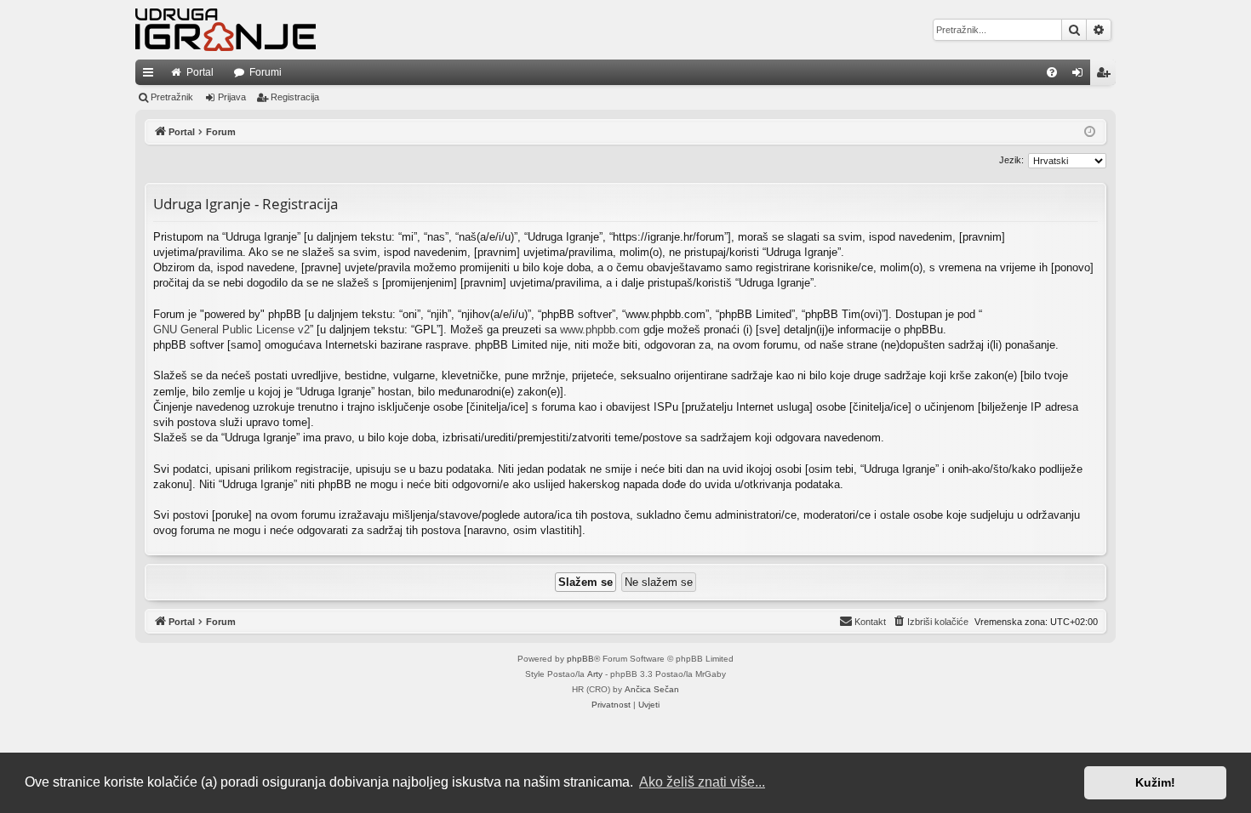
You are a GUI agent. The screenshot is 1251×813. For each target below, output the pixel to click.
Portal (200, 72)
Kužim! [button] (1155, 782)
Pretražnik (172, 97)
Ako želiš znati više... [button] (702, 782)
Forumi (265, 72)
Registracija (295, 97)
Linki (151, 75)
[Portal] (225, 30)
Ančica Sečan (652, 689)
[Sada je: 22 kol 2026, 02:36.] (1089, 132)
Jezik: (1011, 160)
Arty (595, 674)
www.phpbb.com (600, 329)
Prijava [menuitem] (1081, 75)
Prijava (232, 97)
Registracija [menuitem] (1106, 75)
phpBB (580, 658)
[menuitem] (1052, 72)
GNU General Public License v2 (231, 329)
